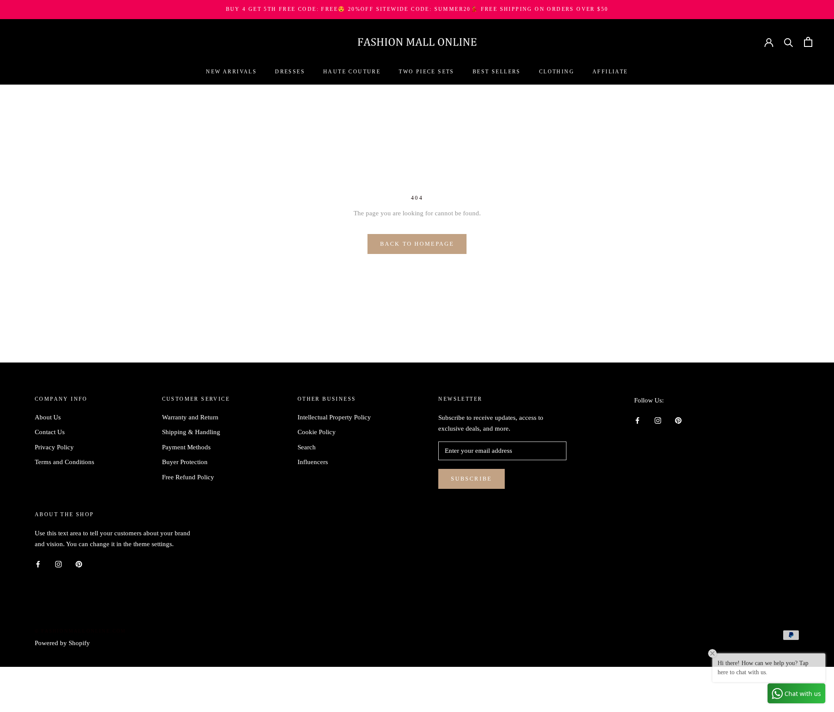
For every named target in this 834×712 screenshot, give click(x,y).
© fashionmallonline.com (80, 630)
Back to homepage (417, 244)
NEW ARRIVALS (231, 72)
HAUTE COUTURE (352, 72)
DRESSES (290, 72)
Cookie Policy (317, 432)
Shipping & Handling (191, 432)
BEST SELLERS (497, 72)
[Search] (788, 41)
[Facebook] (637, 420)
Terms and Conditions (64, 461)
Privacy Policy (54, 447)
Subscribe (471, 478)
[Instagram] (658, 420)
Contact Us (50, 432)
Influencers (313, 461)
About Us (48, 417)
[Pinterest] (678, 420)
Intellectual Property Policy (334, 417)
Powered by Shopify (62, 642)
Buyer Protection (185, 461)
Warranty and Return (190, 417)
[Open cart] (808, 42)
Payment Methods (186, 447)
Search (307, 447)
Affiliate (610, 72)
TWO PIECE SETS (426, 72)
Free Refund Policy (188, 477)
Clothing (556, 72)
